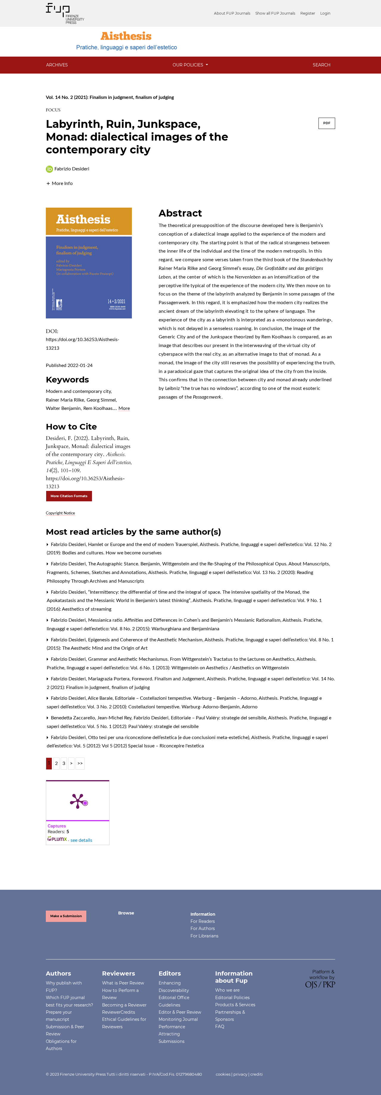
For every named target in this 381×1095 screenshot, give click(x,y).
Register (307, 13)
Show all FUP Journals (275, 13)
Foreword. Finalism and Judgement (169, 678)
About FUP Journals (232, 13)
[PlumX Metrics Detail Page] (78, 801)
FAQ (219, 1026)
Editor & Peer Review (180, 1012)
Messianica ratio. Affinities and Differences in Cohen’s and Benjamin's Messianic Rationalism (185, 620)
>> (80, 763)
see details (81, 840)
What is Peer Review (123, 983)
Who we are (227, 990)
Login (325, 13)
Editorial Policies (232, 997)
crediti (256, 1074)
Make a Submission (66, 916)
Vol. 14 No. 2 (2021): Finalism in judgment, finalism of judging (110, 97)
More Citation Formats (69, 496)
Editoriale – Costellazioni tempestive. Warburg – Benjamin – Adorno (186, 698)
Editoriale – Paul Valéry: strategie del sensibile (219, 718)
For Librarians (204, 936)
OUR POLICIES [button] (188, 65)
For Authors (202, 928)
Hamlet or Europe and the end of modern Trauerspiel (143, 544)
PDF (326, 123)
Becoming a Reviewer (124, 1005)
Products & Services (235, 1004)
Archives (57, 65)
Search (321, 65)
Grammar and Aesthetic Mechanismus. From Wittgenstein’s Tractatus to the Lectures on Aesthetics (192, 659)
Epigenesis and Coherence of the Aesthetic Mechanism (146, 639)
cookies (223, 1074)
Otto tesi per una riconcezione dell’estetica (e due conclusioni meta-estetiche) (169, 737)
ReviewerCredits (118, 1012)
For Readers (202, 921)
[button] (59, 183)
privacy (240, 1074)
